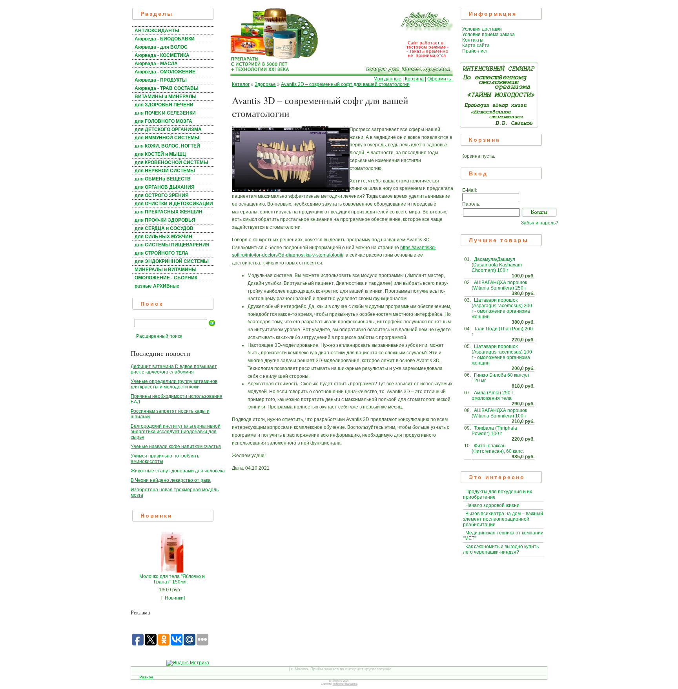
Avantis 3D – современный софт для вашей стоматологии (345, 84)
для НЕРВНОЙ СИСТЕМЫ (165, 170)
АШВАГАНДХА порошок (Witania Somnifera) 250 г (499, 285)
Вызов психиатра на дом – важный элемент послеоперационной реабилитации (503, 519)
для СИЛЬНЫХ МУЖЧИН (163, 236)
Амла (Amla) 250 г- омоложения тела (493, 395)
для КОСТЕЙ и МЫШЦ (160, 154)
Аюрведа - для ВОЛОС (161, 47)
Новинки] (175, 598)
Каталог (241, 84)
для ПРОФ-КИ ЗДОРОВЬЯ (165, 220)
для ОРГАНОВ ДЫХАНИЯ (165, 187)
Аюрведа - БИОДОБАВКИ (165, 39)
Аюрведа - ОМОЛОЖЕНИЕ (165, 72)
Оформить (440, 79)
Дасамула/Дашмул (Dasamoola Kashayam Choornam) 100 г (497, 265)
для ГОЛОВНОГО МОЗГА (163, 121)
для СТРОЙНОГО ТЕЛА (161, 253)
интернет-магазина (345, 683)
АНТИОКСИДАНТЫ (157, 30)
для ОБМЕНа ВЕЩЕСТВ (163, 179)
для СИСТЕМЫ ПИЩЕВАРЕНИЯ (172, 245)
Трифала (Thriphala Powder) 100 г (494, 430)
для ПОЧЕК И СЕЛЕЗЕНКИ (165, 113)
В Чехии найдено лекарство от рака (171, 480)
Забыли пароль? (539, 223)
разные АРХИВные (157, 286)
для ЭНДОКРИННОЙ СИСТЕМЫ (172, 261)
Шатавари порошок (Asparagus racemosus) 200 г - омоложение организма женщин (502, 308)
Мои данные (387, 79)
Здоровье (265, 84)
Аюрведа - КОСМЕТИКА (162, 55)
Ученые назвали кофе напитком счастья (176, 446)
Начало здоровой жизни (492, 505)
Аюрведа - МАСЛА (156, 63)
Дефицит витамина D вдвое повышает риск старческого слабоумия (174, 369)
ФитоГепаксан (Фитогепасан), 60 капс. (498, 448)
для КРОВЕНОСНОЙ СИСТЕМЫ (171, 162)
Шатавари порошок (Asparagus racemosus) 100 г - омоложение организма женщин (502, 355)
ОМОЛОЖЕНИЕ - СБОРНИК (166, 278)
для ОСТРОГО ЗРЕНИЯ (162, 195)
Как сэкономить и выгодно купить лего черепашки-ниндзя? (501, 549)
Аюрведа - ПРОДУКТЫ (161, 80)
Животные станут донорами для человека (178, 471)
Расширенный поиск (159, 336)
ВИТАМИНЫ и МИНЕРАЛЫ (166, 96)
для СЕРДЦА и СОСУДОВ (164, 228)
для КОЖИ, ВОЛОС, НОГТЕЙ (167, 146)
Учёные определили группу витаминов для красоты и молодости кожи (174, 384)
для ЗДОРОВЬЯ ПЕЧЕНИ (164, 105)
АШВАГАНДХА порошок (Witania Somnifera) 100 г (499, 413)
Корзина (414, 79)
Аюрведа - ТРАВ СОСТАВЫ (167, 88)
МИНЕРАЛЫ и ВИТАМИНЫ (166, 269)
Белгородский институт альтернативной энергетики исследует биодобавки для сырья (176, 431)
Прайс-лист (475, 51)
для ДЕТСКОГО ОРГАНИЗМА (168, 129)
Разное (146, 677)
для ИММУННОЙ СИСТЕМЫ (167, 137)
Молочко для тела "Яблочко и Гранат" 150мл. (172, 579)
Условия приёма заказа (488, 34)
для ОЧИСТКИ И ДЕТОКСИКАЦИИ (174, 203)
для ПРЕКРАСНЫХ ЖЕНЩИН (168, 212)
